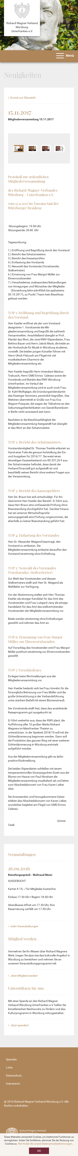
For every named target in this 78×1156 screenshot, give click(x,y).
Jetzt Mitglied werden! (24, 975)
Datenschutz (14, 1075)
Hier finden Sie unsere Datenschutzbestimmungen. (45, 1143)
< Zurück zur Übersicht (22, 97)
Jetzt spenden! (19, 1025)
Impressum (13, 1083)
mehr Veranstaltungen (24, 926)
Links (9, 1067)
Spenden (11, 1059)
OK (39, 1150)
